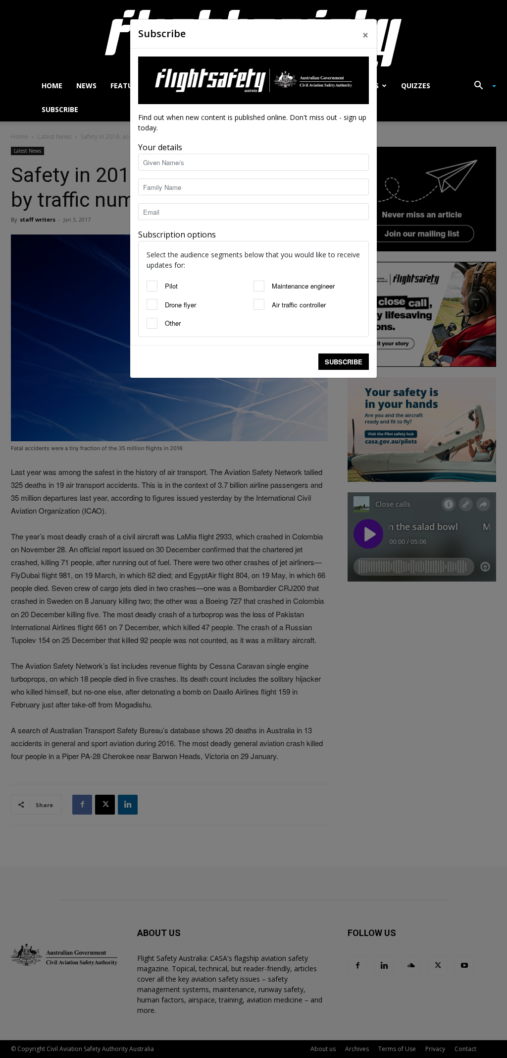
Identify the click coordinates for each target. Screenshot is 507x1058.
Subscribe (343, 361)
